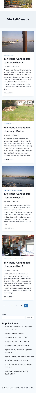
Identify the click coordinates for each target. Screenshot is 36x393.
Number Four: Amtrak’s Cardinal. (16, 337)
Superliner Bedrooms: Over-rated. (17, 360)
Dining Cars (8, 259)
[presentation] (18, 41)
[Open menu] (18, 9)
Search (4, 314)
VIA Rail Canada (9, 55)
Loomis (8, 66)
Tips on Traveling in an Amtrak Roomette (19, 356)
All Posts (7, 190)
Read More (9, 93)
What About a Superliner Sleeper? (17, 345)
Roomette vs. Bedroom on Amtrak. (17, 341)
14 (16, 306)
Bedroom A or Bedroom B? (14, 333)
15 (21, 306)
